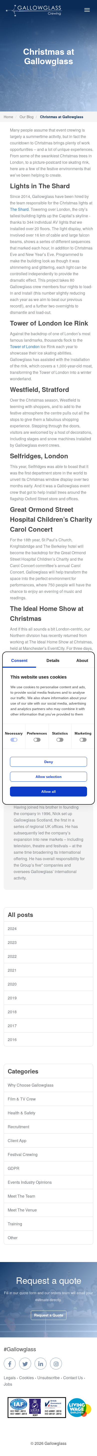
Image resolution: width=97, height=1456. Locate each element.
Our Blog (27, 116)
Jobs (8, 1384)
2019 (12, 998)
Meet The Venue (22, 1210)
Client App (17, 1140)
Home (8, 116)
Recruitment (18, 1126)
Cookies (26, 1377)
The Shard (19, 209)
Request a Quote (48, 1315)
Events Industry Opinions (30, 1182)
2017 (12, 1025)
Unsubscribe (48, 1377)
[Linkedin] (41, 1364)
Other (12, 1237)
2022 (12, 956)
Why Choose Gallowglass (30, 1085)
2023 (12, 942)
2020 (12, 984)
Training (15, 1224)
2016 (12, 1039)
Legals (10, 1377)
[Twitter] (25, 1364)
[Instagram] (56, 1364)
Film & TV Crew (22, 1099)
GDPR (13, 1168)
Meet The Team (21, 1196)
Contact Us (73, 1377)
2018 (12, 1012)
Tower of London (25, 346)
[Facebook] (10, 1364)
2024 (12, 928)
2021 (12, 970)
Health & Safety (21, 1113)
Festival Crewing (23, 1154)
